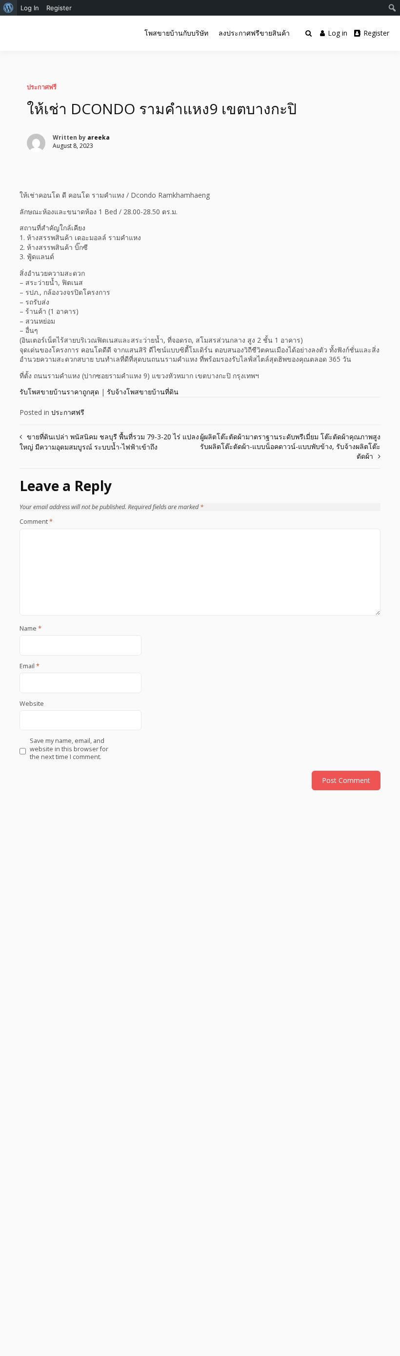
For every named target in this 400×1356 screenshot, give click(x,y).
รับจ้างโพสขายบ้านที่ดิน (143, 391)
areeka (98, 137)
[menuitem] (8, 8)
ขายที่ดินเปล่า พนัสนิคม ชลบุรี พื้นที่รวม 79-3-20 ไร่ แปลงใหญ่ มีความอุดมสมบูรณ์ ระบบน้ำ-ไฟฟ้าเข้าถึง (109, 442)
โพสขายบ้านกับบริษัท (176, 33)
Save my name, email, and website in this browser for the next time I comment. (69, 749)
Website (32, 704)
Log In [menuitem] (29, 8)
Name (30, 629)
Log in (337, 33)
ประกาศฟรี (42, 86)
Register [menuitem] (59, 8)
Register (376, 33)
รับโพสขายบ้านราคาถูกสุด (59, 391)
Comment (36, 522)
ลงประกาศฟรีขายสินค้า (254, 33)
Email (30, 666)
